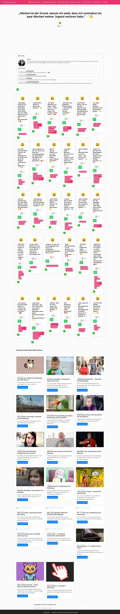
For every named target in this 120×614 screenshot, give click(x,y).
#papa (20, 278)
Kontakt (105, 2)
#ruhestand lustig (96, 225)
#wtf (95, 288)
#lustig (66, 225)
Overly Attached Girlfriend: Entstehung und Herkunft (26, 452)
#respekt (85, 267)
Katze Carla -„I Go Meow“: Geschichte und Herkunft (56, 535)
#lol (20, 276)
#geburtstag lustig (51, 132)
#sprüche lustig (68, 227)
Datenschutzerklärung (72, 612)
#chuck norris (68, 223)
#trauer (20, 331)
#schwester (36, 127)
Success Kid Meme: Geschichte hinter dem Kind (58, 380)
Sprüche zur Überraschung (31, 74)
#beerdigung (68, 325)
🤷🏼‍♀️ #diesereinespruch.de (8, 2)
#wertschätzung (84, 269)
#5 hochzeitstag (54, 324)
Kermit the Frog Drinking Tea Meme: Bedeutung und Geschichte (60, 416)
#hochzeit (65, 130)
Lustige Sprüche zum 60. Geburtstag (33, 81)
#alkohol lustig (83, 171)
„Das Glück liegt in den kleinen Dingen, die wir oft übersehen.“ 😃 (54, 204)
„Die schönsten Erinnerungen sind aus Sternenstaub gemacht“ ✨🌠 (34, 72)
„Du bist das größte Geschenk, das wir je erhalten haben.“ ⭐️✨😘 (97, 308)
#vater (56, 266)
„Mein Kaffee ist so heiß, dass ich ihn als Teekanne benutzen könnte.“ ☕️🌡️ (83, 204)
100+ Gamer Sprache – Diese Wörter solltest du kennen (27, 586)
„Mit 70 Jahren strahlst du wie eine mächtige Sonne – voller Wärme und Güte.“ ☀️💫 (54, 155)
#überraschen (69, 268)
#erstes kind (22, 182)
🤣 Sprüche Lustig (63, 2)
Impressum (61, 612)
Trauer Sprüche (29, 78)
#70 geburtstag (97, 124)
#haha (96, 277)
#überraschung (69, 270)
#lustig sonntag (22, 134)
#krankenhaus (81, 131)
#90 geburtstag (22, 222)
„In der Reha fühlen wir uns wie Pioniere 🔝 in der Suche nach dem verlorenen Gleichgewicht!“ (35, 249)
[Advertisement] (58, 41)
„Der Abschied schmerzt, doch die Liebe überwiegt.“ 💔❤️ (68, 308)
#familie (36, 122)
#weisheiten (53, 223)
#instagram (96, 180)
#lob (81, 267)
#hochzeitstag (54, 327)
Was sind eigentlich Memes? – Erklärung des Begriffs (58, 513)
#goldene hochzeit (65, 128)
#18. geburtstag (52, 127)
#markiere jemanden (96, 283)
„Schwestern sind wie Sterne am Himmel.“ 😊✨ (37, 106)
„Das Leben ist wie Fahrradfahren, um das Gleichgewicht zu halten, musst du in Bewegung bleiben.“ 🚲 (83, 309)
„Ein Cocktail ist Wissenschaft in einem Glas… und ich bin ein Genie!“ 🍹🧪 (83, 154)
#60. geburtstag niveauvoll (97, 175)
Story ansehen (22, 387)
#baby (20, 180)
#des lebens (53, 221)
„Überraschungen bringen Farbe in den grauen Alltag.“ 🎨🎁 (32, 76)
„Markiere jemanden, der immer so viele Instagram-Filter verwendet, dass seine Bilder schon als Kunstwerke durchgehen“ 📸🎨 (98, 254)
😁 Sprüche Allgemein (34, 2)
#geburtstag (51, 129)
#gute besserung (82, 129)
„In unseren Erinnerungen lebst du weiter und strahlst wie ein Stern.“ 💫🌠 (22, 308)
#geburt (20, 184)
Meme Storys (96, 2)
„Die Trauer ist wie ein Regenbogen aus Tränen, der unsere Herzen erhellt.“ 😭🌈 (37, 79)
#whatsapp (96, 182)
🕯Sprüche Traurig (75, 2)
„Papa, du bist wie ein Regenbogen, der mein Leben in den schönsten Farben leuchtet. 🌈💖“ (97, 155)
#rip (20, 325)
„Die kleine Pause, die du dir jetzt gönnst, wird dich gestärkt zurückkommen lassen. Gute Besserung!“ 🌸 (82, 109)
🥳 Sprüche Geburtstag (49, 2)
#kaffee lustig (82, 221)
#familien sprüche (36, 125)
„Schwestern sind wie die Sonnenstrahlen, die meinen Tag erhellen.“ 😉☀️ (39, 202)
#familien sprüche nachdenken (37, 178)
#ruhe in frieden (21, 328)
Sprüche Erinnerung (30, 71)
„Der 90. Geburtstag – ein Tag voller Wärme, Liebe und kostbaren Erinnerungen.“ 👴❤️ (23, 204)
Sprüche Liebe (86, 2)
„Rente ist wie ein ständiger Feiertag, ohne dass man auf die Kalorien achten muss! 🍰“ (97, 205)
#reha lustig (33, 267)
